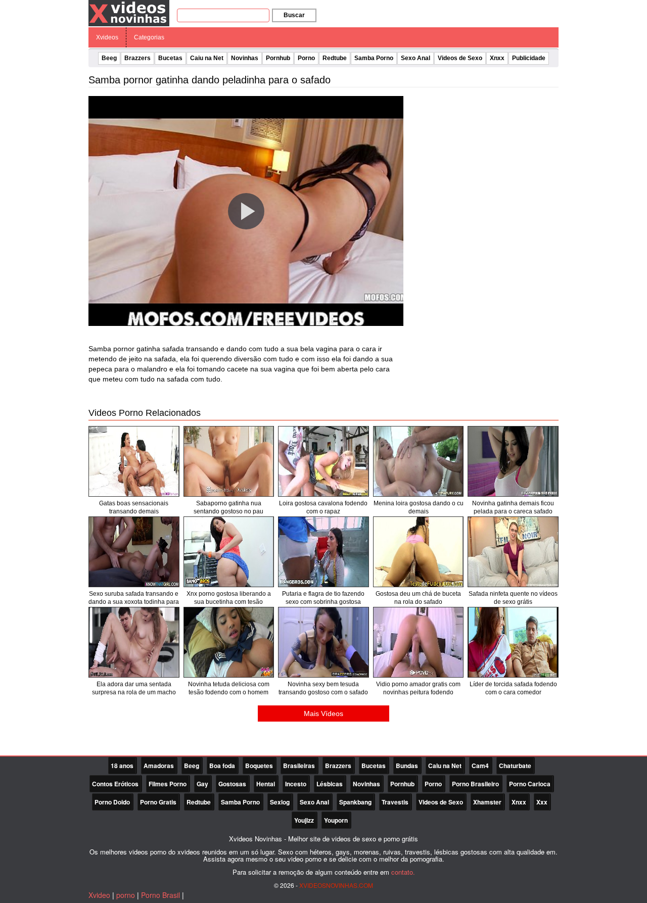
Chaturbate (515, 765)
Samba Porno (373, 58)
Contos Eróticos (115, 783)
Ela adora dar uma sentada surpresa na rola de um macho (134, 688)
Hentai (265, 783)
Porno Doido (112, 801)
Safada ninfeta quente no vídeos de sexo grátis (513, 597)
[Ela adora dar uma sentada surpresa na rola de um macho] (134, 642)
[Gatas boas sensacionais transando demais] (134, 461)
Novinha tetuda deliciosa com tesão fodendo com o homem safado (228, 692)
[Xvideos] (128, 12)
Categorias (149, 37)
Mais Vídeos (323, 713)
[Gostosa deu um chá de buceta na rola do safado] (419, 552)
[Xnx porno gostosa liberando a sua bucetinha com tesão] (229, 552)
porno (125, 895)
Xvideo (99, 895)
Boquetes (259, 765)
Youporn (336, 820)
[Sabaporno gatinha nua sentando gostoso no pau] (229, 461)
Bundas (407, 765)
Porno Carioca (529, 783)
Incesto (295, 783)
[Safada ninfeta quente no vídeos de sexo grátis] (513, 552)
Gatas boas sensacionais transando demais (133, 507)
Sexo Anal (415, 58)
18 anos (122, 765)
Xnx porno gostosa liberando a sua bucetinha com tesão (229, 597)
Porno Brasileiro (475, 783)
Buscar (294, 15)
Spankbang (355, 801)
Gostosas (232, 783)
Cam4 (480, 765)
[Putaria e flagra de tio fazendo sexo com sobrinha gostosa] (323, 552)
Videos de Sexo (460, 58)
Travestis (395, 801)
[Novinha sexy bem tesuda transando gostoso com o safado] (323, 642)
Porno (306, 58)
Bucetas (170, 58)
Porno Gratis (158, 801)
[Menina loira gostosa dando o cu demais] (419, 461)
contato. (403, 872)
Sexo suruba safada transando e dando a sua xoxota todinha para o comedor (133, 601)
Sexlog (280, 801)
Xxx (541, 801)
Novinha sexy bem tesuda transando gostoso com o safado (323, 688)
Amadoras (159, 765)
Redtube (334, 58)
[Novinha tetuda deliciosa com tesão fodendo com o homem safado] (229, 642)
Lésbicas (329, 783)
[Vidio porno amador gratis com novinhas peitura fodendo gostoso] (419, 642)
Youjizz (304, 820)
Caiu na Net (206, 58)
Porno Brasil (160, 895)
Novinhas (244, 58)
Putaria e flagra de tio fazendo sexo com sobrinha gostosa (323, 597)
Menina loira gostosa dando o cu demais (419, 507)
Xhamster (487, 801)
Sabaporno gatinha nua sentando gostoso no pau (228, 507)
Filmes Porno (168, 783)
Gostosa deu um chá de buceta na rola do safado (418, 597)
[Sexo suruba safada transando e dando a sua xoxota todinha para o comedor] (134, 552)
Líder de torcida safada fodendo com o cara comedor (513, 688)
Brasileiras (299, 765)
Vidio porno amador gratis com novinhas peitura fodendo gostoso (418, 692)
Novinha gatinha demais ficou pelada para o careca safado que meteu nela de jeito (513, 511)
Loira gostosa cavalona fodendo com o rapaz (323, 507)
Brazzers (137, 58)
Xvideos (107, 37)
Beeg (109, 58)
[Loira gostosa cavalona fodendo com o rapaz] (323, 461)
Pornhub (278, 58)
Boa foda (222, 765)
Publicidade (528, 58)
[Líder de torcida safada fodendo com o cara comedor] (513, 642)
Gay (202, 783)
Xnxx (497, 58)
